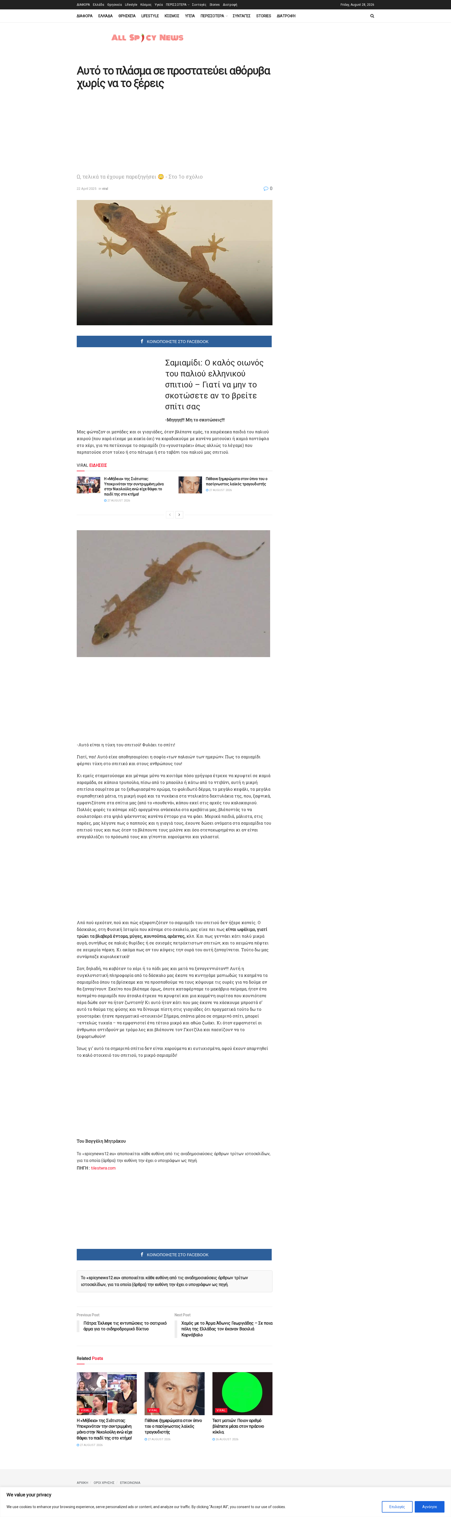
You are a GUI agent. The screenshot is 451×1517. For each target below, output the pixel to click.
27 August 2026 (118, 500)
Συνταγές (199, 5)
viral (105, 189)
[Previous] (170, 514)
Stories (215, 5)
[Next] (179, 514)
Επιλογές (397, 1507)
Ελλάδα (98, 5)
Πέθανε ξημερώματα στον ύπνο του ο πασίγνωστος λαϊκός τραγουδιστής (173, 1426)
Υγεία (159, 5)
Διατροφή (230, 5)
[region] (225, 1502)
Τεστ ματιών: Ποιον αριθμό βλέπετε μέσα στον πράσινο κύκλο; (238, 1426)
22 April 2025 (86, 189)
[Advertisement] (120, 130)
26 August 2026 (226, 1439)
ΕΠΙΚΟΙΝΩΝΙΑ (130, 1483)
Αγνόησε (429, 1507)
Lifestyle (131, 5)
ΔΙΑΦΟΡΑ (83, 5)
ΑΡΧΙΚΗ (82, 1483)
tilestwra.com (103, 1168)
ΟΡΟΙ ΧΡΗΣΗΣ (104, 1483)
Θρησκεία (114, 5)
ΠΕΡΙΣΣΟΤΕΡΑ (176, 5)
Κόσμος (146, 5)
